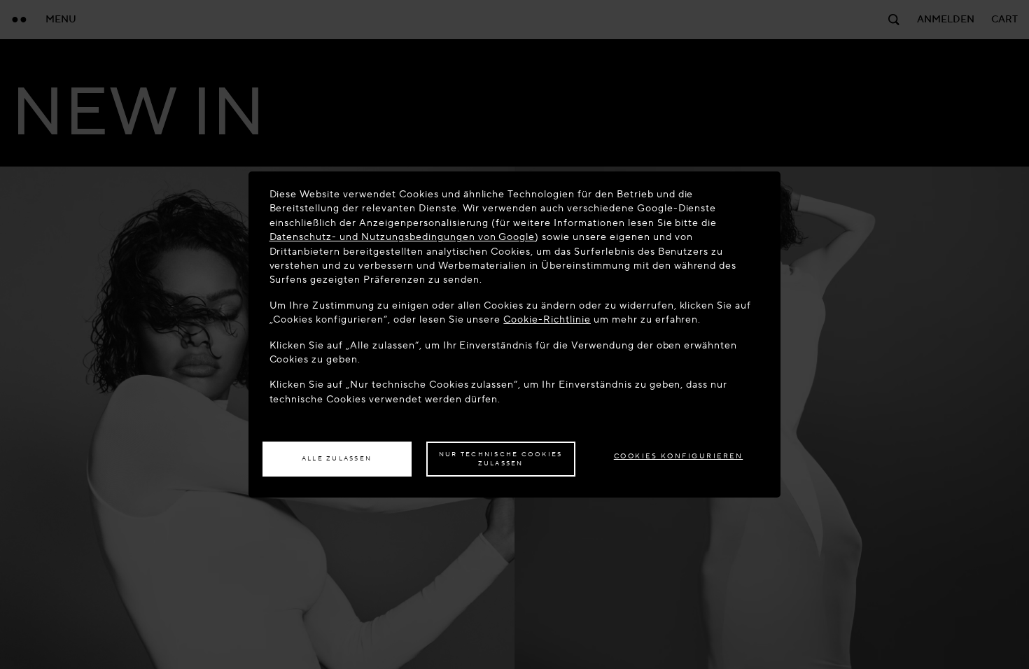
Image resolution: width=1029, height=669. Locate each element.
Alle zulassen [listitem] (337, 458)
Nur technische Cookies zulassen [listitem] (501, 459)
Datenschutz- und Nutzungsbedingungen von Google (403, 237)
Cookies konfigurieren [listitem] (678, 455)
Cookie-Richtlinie (547, 319)
